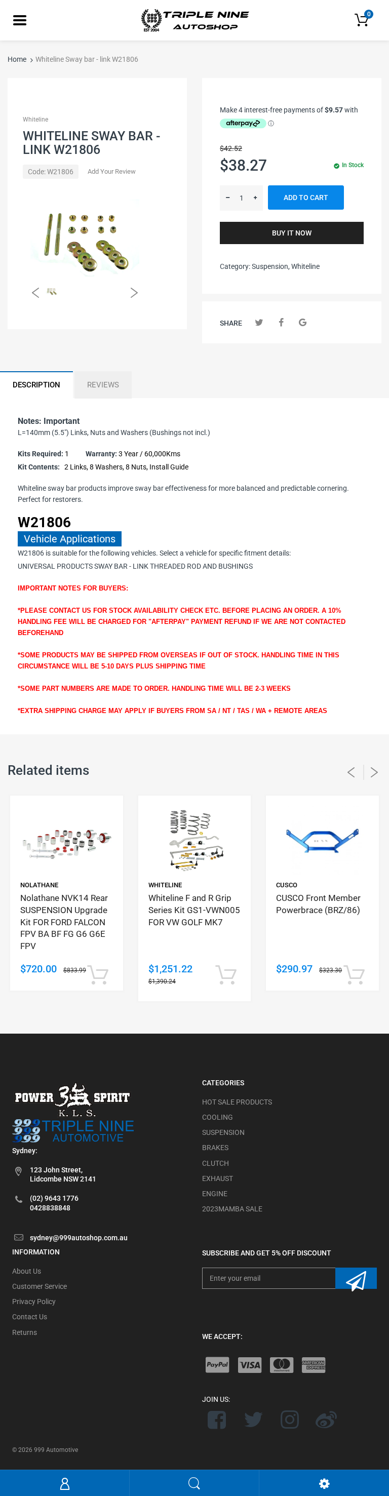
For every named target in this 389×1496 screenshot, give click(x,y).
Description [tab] (36, 384)
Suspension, (271, 266)
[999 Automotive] (194, 20)
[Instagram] (290, 1419)
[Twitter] (259, 322)
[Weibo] (326, 1419)
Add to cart (306, 197)
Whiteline (35, 119)
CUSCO (286, 885)
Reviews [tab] (103, 384)
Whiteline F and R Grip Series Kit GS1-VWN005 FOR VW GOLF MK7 (194, 910)
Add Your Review (112, 171)
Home (17, 59)
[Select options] (98, 976)
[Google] (302, 322)
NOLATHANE (39, 885)
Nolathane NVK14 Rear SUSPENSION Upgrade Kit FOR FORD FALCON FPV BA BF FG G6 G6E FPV (64, 922)
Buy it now (292, 233)
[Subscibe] (356, 1278)
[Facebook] (281, 322)
